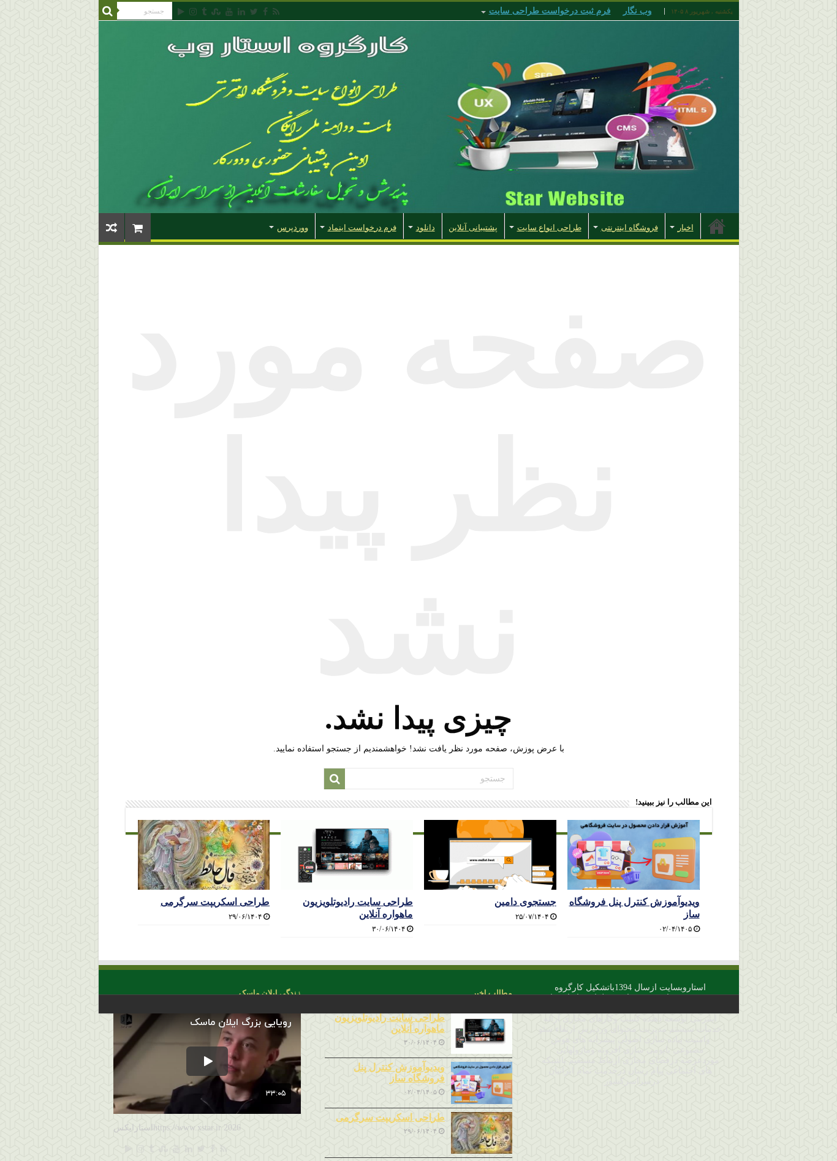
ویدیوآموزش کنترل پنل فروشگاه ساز (399, 1072)
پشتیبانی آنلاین (473, 227)
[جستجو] (108, 11)
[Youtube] (229, 11)
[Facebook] (265, 11)
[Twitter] (254, 11)
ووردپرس (292, 227)
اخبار (686, 227)
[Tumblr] (204, 11)
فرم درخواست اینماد (362, 227)
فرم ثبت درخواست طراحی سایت (550, 10)
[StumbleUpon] (216, 11)
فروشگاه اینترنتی (629, 227)
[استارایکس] (419, 117)
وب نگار (637, 10)
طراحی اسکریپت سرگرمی (215, 901)
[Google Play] (181, 11)
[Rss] (276, 11)
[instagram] (193, 11)
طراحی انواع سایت (549, 227)
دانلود (425, 227)
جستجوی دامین (525, 901)
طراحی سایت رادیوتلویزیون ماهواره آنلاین (390, 1023)
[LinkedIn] (241, 11)
